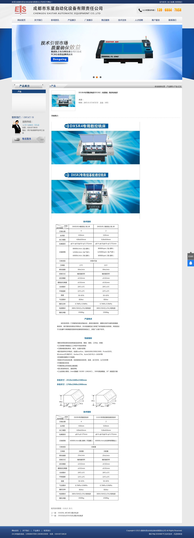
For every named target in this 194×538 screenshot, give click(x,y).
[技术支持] (122, 20)
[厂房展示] (88, 20)
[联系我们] (173, 20)
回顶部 (190, 256)
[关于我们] (38, 20)
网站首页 (15, 531)
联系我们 (178, 2)
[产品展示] (71, 20)
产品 (176, 86)
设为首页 (162, 2)
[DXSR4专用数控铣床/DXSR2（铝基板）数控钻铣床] (63, 110)
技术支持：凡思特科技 (173, 534)
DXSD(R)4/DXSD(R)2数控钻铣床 (70, 516)
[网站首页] (21, 20)
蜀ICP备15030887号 (157, 534)
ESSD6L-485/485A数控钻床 (68, 513)
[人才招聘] (139, 20)
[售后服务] (105, 20)
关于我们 (25, 531)
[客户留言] (155, 20)
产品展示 (170, 86)
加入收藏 (170, 2)
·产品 (19, 92)
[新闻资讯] (55, 20)
